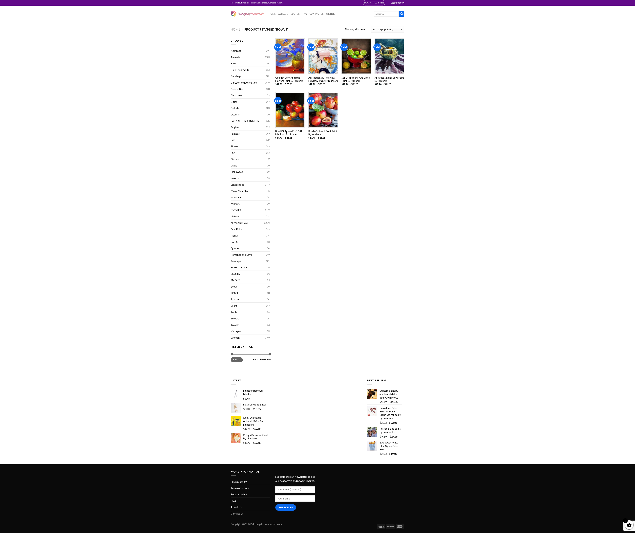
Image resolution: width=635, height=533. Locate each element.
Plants (234, 235)
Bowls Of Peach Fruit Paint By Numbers (322, 133)
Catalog (283, 14)
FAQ (305, 14)
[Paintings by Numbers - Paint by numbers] (247, 14)
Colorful (235, 108)
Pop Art (235, 241)
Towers (235, 318)
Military (235, 203)
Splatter (235, 299)
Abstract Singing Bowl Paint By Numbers (389, 79)
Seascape (236, 261)
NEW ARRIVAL (239, 222)
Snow (234, 286)
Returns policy (239, 494)
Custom (295, 14)
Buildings (236, 76)
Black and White (240, 69)
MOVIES (236, 210)
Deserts (235, 114)
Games (235, 159)
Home (272, 14)
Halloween (237, 171)
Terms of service (240, 487)
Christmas (236, 95)
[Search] (401, 14)
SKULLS (235, 273)
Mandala (236, 197)
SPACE (235, 292)
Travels (235, 324)
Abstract (236, 50)
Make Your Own (240, 190)
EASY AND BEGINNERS (245, 120)
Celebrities (237, 89)
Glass (234, 165)
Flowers (235, 146)
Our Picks (236, 229)
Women (235, 337)
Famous (235, 133)
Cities (234, 101)
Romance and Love (241, 254)
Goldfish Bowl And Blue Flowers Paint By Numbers (289, 79)
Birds (234, 63)
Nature (235, 216)
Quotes (235, 248)
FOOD (234, 152)
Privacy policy (239, 481)
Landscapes (237, 184)
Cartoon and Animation (244, 82)
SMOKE (235, 280)
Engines (235, 127)
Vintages (236, 331)
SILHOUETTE (239, 267)
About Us (236, 507)
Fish (233, 139)
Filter (236, 359)
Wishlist (331, 14)
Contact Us (316, 14)
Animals (235, 57)
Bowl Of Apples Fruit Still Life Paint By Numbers (288, 133)
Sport (234, 305)
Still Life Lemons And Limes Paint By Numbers (355, 79)
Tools (234, 311)
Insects (235, 178)
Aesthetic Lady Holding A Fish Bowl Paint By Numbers (323, 79)
